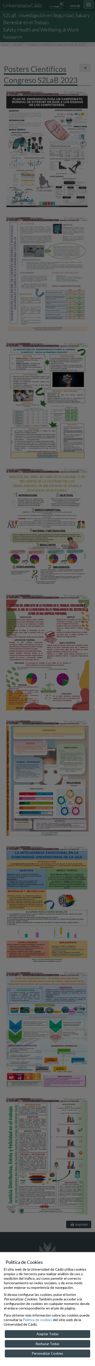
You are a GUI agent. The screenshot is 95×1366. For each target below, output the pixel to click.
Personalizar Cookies (47, 1353)
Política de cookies (37, 1320)
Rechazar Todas (47, 1344)
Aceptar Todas (47, 1334)
